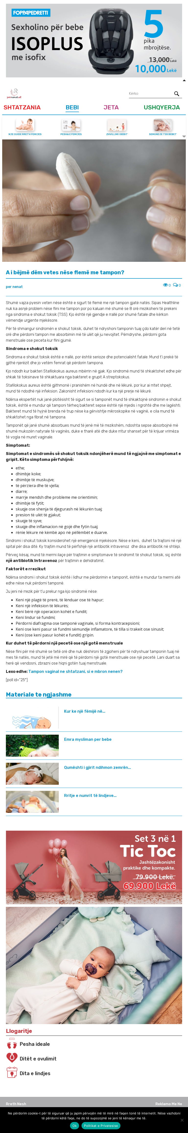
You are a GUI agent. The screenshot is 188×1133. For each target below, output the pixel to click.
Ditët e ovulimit (38, 1059)
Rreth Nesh (16, 1104)
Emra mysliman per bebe (88, 739)
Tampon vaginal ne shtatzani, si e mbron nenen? (75, 671)
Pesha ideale (35, 1044)
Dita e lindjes (35, 1073)
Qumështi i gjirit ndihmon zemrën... (97, 767)
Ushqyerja (162, 107)
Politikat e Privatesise (101, 1126)
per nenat (14, 287)
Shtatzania (22, 107)
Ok (74, 1126)
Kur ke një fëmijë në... (84, 711)
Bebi (72, 107)
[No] (181, 1120)
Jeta (111, 107)
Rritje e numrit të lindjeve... (90, 795)
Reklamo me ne (168, 1104)
